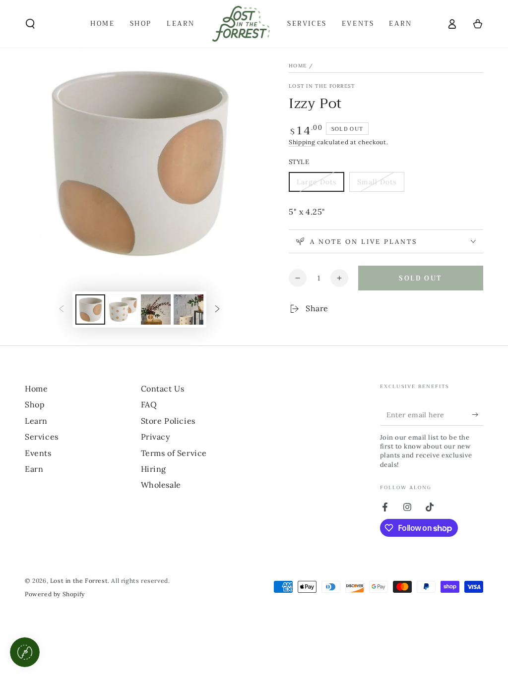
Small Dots (377, 184)
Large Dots (317, 184)
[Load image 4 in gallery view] (188, 309)
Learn (36, 421)
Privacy (155, 437)
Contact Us (163, 389)
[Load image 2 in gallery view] (123, 309)
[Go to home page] (241, 24)
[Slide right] (217, 310)
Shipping (302, 142)
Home (298, 65)
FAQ (149, 404)
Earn (34, 469)
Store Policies (168, 421)
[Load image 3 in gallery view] (156, 309)
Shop (35, 404)
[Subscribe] (477, 414)
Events (38, 453)
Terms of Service (174, 453)
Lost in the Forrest (322, 86)
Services (42, 437)
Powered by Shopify (55, 594)
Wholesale (161, 485)
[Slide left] (61, 310)
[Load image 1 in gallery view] (90, 309)
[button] (30, 24)
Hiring (154, 469)
